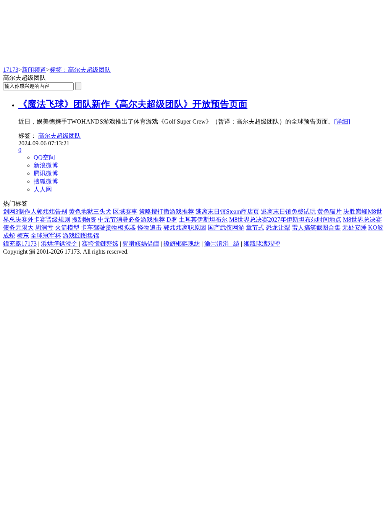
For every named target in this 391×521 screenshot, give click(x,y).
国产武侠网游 (226, 227)
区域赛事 (125, 211)
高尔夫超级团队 (59, 135)
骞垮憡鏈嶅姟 (100, 243)
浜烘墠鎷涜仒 (59, 243)
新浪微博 (46, 165)
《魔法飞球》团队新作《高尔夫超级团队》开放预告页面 (132, 104)
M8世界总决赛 (362, 219)
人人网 (43, 189)
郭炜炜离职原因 (184, 227)
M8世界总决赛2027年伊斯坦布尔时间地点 (285, 219)
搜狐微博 (46, 181)
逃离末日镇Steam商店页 (227, 211)
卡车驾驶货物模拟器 (108, 227)
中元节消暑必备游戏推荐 (131, 219)
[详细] (342, 121)
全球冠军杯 (46, 235)
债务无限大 (18, 227)
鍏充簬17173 (20, 243)
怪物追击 (149, 227)
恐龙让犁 (278, 227)
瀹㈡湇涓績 (221, 243)
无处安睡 (354, 227)
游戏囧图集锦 (81, 235)
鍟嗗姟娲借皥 (141, 243)
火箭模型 (67, 227)
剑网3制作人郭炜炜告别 (35, 211)
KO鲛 (375, 227)
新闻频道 (34, 69)
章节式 (255, 227)
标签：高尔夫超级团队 (80, 69)
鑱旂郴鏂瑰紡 (181, 243)
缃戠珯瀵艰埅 (262, 243)
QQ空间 (44, 157)
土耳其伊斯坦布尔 (203, 219)
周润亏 (44, 227)
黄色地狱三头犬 (90, 211)
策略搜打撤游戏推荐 (166, 211)
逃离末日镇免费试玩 (288, 211)
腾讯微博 (46, 173)
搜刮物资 (84, 219)
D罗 (171, 219)
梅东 (23, 235)
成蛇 (9, 235)
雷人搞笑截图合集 (316, 227)
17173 (10, 69)
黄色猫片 (329, 211)
